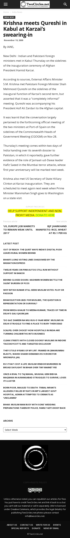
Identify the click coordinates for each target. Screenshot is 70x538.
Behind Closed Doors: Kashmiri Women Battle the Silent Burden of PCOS (32, 281)
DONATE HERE (45, 215)
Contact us (26, 525)
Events (57, 525)
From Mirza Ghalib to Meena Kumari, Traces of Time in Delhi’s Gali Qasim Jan (35, 312)
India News (17, 12)
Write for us (43, 525)
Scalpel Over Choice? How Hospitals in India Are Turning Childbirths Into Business (31, 332)
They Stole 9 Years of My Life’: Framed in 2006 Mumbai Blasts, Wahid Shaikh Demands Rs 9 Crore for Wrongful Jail (33, 354)
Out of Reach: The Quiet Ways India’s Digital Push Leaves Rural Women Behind (32, 251)
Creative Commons (20, 509)
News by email (51, 528)
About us (12, 525)
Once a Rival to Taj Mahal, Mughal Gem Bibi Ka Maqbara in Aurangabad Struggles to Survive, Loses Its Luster (34, 377)
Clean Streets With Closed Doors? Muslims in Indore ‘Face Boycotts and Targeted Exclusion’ (34, 342)
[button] (65, 4)
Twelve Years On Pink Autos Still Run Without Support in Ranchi (30, 271)
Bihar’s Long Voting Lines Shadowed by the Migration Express (29, 261)
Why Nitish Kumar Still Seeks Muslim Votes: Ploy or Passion (33, 291)
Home (6, 12)
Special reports (20, 528)
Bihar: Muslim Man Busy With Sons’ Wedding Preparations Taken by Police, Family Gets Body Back (34, 406)
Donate (36, 528)
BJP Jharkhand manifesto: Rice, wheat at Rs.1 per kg (51, 229)
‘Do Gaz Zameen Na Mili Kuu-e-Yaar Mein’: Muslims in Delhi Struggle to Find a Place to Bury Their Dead (33, 322)
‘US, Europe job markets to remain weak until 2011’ (19, 229)
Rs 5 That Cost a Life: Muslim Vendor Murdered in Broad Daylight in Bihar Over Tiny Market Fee (32, 366)
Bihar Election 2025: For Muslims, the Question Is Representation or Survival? (32, 302)
